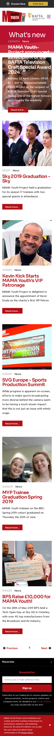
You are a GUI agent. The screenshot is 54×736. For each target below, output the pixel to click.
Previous (12, 648)
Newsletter (27, 672)
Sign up (27, 688)
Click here (38, 4)
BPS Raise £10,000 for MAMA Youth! (26, 599)
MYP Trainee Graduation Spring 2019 (22, 497)
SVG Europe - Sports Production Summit (24, 382)
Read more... (18, 109)
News (25, 41)
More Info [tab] (8, 661)
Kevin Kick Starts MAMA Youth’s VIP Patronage (22, 280)
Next (44, 648)
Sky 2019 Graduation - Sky (26, 179)
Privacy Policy (27, 733)
